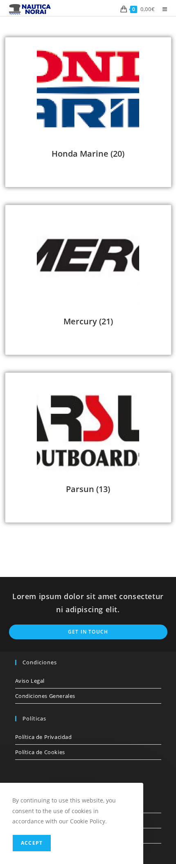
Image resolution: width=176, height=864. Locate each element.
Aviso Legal (30, 680)
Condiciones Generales (45, 696)
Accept (32, 842)
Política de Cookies (40, 752)
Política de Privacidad (43, 737)
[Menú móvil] (161, 9)
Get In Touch (88, 631)
